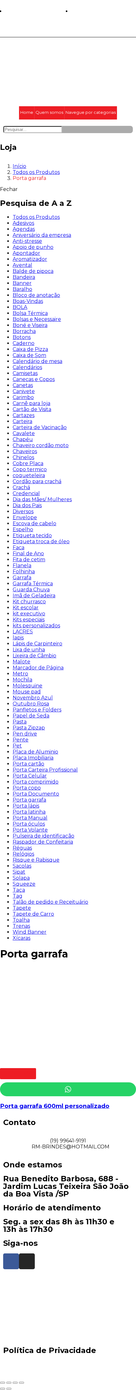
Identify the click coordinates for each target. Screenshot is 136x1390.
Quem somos (49, 112)
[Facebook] (11, 1261)
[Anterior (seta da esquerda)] (2, 1389)
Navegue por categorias (90, 112)
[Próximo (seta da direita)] (8, 1389)
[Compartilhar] (8, 1383)
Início (19, 166)
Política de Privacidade (49, 1350)
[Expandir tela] (15, 1383)
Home (26, 112)
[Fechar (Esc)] (2, 1383)
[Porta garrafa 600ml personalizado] (47, 1060)
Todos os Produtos (36, 172)
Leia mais (18, 1074)
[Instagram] (27, 1261)
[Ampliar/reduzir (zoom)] (21, 1383)
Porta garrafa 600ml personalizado (54, 1106)
